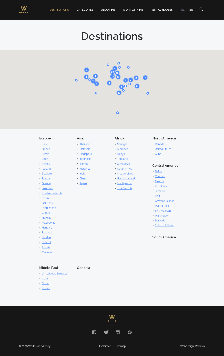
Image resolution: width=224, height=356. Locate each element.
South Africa (124, 168)
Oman (45, 283)
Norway (46, 217)
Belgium (47, 173)
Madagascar (124, 183)
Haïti (158, 196)
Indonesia (85, 158)
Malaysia (85, 149)
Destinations (59, 9)
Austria (46, 247)
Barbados (161, 220)
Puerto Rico (162, 205)
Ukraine (46, 237)
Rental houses (162, 9)
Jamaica (160, 191)
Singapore (86, 153)
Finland (46, 242)
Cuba (158, 153)
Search (201, 10)
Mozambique (125, 173)
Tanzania (122, 158)
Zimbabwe (123, 163)
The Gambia (124, 188)
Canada (159, 144)
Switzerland (49, 208)
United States (163, 149)
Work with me (133, 9)
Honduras (161, 186)
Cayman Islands (164, 200)
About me (108, 9)
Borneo (84, 163)
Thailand (85, 144)
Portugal (47, 232)
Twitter (106, 332)
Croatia (46, 212)
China (83, 178)
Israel (45, 278)
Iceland (46, 168)
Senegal (122, 144)
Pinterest (130, 332)
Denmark (47, 188)
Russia (46, 178)
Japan (83, 183)
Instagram (118, 332)
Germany (47, 203)
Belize (158, 171)
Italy (44, 144)
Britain (45, 153)
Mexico (159, 181)
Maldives (85, 168)
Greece (46, 183)
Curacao (160, 176)
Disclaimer (104, 346)
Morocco (122, 149)
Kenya (121, 153)
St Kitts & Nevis (164, 225)
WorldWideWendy (24, 8)
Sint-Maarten (163, 210)
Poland (46, 198)
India (82, 173)
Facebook (94, 332)
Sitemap (121, 346)
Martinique (161, 215)
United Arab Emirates (54, 273)
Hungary (47, 227)
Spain (45, 158)
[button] (119, 67)
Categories (85, 9)
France (46, 149)
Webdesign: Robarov (192, 346)
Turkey (46, 163)
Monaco (47, 252)
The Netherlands (52, 193)
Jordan (46, 288)
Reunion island (126, 178)
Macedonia (48, 222)
